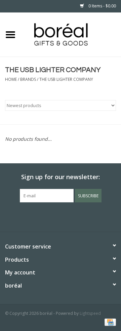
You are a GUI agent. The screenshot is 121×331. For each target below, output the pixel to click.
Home (11, 79)
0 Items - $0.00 (101, 6)
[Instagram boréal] (72, 216)
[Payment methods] (109, 322)
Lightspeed (90, 313)
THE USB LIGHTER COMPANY (66, 79)
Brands (28, 79)
